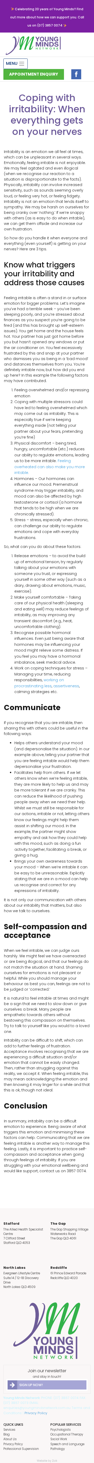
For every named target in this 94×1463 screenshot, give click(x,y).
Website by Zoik (47, 1461)
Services (9, 1430)
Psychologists (60, 1430)
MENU (12, 63)
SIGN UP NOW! (31, 1385)
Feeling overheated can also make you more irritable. (49, 466)
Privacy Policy (36, 1413)
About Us (10, 1439)
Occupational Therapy (66, 1434)
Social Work (58, 1439)
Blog (6, 1434)
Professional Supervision (21, 1449)
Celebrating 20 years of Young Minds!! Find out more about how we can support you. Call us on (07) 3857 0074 (47, 17)
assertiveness (66, 686)
